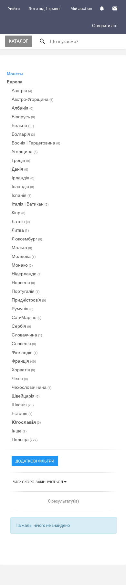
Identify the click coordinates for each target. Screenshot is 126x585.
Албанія (22, 108)
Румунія (22, 308)
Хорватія (23, 370)
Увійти (14, 8)
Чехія (20, 378)
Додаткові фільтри (35, 460)
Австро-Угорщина (32, 99)
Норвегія (23, 282)
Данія (20, 169)
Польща (24, 439)
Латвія (21, 221)
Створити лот (105, 25)
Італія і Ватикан (30, 204)
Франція (24, 361)
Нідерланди (26, 274)
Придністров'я (29, 300)
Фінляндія (24, 352)
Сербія (21, 326)
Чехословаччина (31, 387)
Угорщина (24, 151)
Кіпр (18, 212)
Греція (21, 160)
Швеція (23, 404)
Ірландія (23, 178)
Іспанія (21, 195)
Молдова (24, 256)
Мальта (22, 247)
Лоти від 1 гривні (44, 8)
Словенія (24, 343)
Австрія (22, 90)
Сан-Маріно (26, 317)
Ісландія (23, 186)
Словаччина (27, 335)
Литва (20, 230)
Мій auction (81, 8)
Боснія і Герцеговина (36, 143)
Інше (19, 431)
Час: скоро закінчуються (38, 481)
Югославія (26, 422)
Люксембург (27, 239)
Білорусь (23, 116)
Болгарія (23, 134)
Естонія (22, 413)
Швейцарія (25, 396)
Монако (22, 265)
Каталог (18, 41)
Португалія (25, 291)
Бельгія (23, 125)
